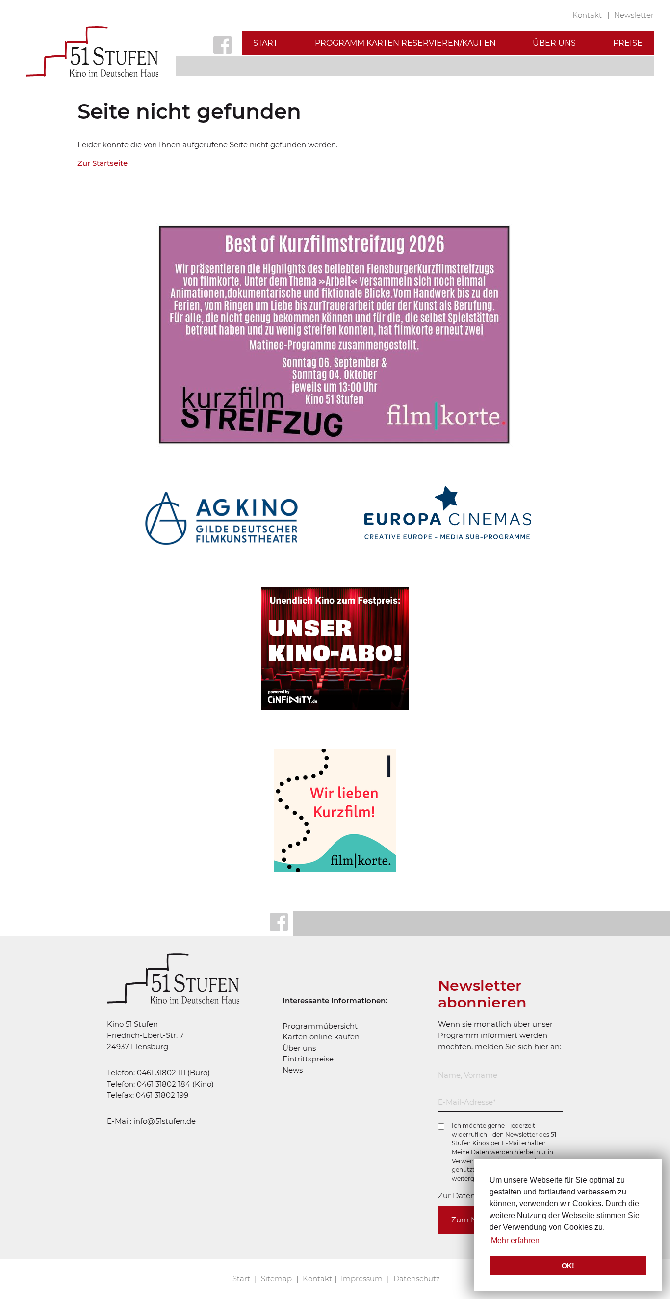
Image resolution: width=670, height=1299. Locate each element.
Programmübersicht (320, 1026)
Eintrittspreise (308, 1058)
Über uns (554, 43)
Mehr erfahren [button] (515, 1240)
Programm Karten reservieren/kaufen (405, 43)
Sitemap (277, 1278)
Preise (628, 43)
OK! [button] (568, 1266)
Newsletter (634, 15)
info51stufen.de (164, 1121)
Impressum (363, 1278)
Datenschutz (416, 1278)
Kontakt (588, 15)
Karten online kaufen (321, 1036)
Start (265, 43)
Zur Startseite (102, 163)
